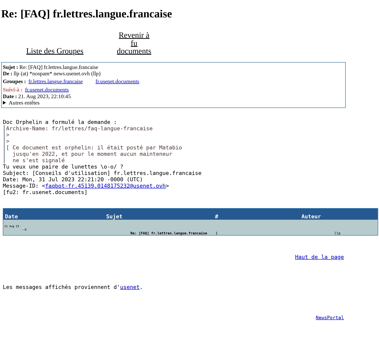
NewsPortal (330, 317)
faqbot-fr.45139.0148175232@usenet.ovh (105, 186)
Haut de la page (319, 257)
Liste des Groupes (54, 50)
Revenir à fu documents (134, 43)
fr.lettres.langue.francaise (55, 81)
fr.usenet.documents (117, 81)
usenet (130, 287)
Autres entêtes (24, 103)
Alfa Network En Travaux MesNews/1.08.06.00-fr (59, 103)
